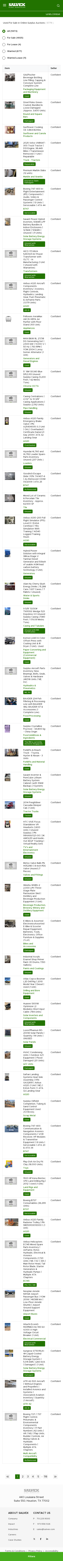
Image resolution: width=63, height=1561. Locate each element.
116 (45, 1476)
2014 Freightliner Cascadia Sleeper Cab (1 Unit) (32, 805)
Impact (11, 1524)
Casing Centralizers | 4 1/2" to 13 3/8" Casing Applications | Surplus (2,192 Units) (34, 400)
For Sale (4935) (15, 38)
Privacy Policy (35, 1551)
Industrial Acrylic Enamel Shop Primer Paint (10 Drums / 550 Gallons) (34, 961)
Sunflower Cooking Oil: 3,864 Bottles (33, 128)
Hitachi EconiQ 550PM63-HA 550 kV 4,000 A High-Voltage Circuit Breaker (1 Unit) (34, 1329)
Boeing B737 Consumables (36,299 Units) (34, 1203)
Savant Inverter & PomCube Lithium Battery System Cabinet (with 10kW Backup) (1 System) (33, 780)
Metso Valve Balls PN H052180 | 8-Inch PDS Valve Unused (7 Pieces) (34, 867)
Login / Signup (53, 14)
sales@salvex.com (46, 1529)
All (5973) (12, 31)
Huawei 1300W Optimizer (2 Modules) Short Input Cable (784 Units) (34, 1008)
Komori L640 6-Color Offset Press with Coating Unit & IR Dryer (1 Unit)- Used (34, 642)
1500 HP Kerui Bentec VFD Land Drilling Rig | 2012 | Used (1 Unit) (34, 1181)
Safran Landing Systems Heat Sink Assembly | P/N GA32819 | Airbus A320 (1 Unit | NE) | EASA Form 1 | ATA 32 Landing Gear (33, 1082)
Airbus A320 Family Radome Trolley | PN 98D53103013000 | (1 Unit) (34, 1224)
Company (13, 1519)
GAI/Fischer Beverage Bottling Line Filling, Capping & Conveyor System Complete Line (34, 80)
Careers (12, 1535)
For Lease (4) (14, 45)
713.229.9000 (43, 1519)
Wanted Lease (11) (16, 58)
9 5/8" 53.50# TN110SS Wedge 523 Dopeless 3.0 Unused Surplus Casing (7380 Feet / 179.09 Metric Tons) (34, 616)
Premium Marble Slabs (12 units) (34, 171)
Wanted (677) (14, 51)
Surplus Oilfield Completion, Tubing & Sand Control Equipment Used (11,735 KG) (34, 1106)
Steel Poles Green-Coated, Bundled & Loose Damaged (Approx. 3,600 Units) (34, 106)
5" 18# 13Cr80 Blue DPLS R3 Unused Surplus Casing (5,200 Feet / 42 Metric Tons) (34, 377)
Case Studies (14, 1540)
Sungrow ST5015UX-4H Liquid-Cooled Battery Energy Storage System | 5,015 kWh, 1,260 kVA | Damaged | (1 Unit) (34, 1358)
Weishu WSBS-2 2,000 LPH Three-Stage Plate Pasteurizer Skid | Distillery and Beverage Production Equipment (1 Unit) (34, 893)
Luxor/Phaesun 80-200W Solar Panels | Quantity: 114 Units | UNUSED (33, 1034)
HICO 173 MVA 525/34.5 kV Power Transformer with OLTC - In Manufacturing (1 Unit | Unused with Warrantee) (34, 259)
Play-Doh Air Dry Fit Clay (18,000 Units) (33, 1163)
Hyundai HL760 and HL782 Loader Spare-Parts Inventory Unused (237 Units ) (34, 456)
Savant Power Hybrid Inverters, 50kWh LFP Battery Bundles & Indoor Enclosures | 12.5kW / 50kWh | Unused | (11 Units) (34, 226)
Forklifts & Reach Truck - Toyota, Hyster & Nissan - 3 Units (33, 754)
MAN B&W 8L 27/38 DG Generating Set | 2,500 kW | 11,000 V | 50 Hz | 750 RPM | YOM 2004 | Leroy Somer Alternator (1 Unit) (34, 347)
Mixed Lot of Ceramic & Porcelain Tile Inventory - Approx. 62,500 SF (34, 500)
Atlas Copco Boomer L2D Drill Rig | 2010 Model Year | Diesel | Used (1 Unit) (34, 983)
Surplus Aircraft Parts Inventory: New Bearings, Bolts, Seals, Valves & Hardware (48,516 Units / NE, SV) (34, 675)
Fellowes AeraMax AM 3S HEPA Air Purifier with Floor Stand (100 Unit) (32, 320)
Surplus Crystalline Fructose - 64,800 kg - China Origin (34, 729)
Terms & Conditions (15, 1551)
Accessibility (51, 1551)
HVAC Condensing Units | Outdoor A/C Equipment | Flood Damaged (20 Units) (33, 1056)
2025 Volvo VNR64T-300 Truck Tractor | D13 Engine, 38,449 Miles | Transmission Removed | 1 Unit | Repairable (34, 150)
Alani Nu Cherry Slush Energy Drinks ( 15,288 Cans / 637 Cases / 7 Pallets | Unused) (34, 588)
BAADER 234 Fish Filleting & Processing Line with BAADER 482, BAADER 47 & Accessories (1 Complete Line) (34, 706)
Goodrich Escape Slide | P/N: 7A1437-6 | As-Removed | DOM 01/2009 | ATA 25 (34, 478)
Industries (13, 1529)
